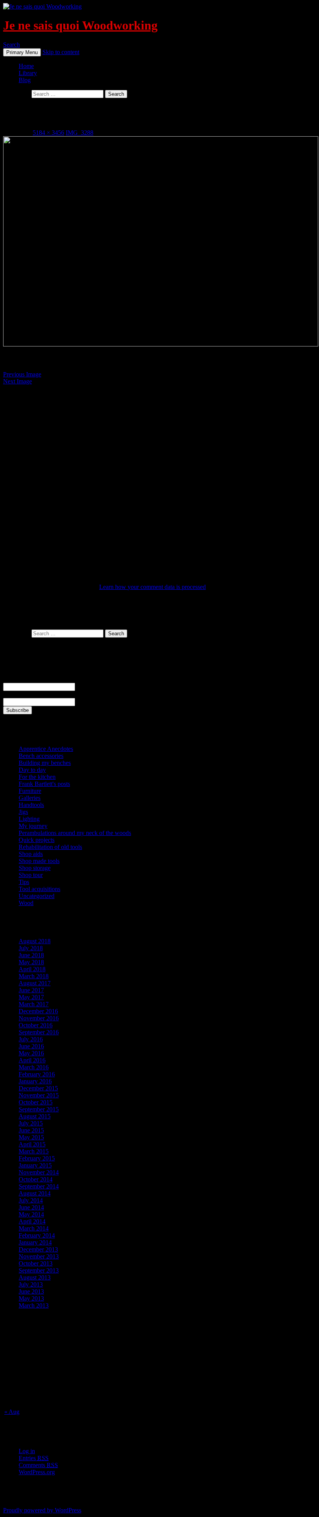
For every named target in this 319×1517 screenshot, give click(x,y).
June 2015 (31, 1130)
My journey (33, 826)
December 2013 (38, 1249)
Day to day (32, 769)
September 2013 (39, 1270)
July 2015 (31, 1123)
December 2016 (38, 1011)
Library (28, 73)
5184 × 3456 (48, 132)
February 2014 (37, 1235)
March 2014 (34, 1228)
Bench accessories (41, 755)
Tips (24, 882)
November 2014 (39, 1172)
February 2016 (37, 1074)
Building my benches (45, 762)
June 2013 (31, 1291)
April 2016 (32, 1060)
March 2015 (34, 1151)
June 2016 (31, 1046)
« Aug (11, 1411)
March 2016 (34, 1067)
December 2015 (38, 1088)
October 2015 (36, 1102)
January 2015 (35, 1165)
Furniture (30, 791)
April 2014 (32, 1221)
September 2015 (39, 1109)
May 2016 (31, 1053)
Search (11, 44)
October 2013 (36, 1263)
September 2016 (39, 1032)
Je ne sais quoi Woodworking (80, 25)
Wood (26, 903)
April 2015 (32, 1144)
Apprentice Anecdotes (46, 748)
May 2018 (31, 962)
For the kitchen (37, 776)
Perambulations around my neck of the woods (75, 833)
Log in (27, 1451)
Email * (12, 694)
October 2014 (36, 1179)
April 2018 (32, 969)
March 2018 (34, 976)
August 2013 (35, 1277)
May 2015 (31, 1137)
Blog (25, 80)
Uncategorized (36, 896)
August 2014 (35, 1193)
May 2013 (31, 1298)
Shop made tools (39, 861)
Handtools (31, 805)
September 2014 (39, 1186)
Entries (34, 1458)
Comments (38, 1465)
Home (26, 66)
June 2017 (31, 990)
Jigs (23, 812)
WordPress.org (37, 1472)
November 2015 (39, 1095)
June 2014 (31, 1207)
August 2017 (35, 983)
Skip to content (60, 52)
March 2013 (34, 1305)
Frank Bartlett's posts (44, 783)
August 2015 (35, 1116)
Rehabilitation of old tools (50, 847)
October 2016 (36, 1025)
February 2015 (37, 1158)
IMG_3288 (79, 132)
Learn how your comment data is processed (152, 587)
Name (10, 679)
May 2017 (31, 997)
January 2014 (35, 1242)
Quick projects (36, 840)
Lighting (29, 819)
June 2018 (31, 955)
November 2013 (39, 1256)
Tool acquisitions (39, 889)
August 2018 (35, 941)
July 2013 (31, 1284)
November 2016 (39, 1018)
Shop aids (31, 854)
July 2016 (31, 1039)
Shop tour (31, 875)
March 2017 (34, 1004)
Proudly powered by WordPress (42, 1510)
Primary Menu (22, 52)
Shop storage (35, 868)
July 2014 (31, 1200)
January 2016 (35, 1081)
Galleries (29, 798)
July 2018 (31, 948)
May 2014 (31, 1214)
